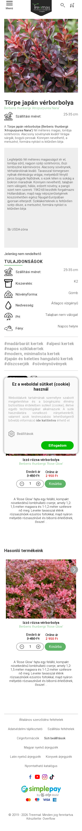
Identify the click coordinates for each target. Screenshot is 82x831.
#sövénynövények (49, 363)
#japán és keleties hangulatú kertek (38, 358)
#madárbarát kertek (23, 343)
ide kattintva (46, 420)
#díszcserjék (16, 363)
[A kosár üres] (72, 5)
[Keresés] (63, 5)
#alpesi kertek (60, 343)
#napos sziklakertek (24, 348)
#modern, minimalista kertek (32, 353)
